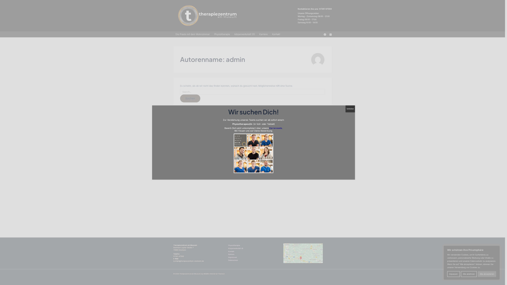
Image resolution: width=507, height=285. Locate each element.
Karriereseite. (276, 128)
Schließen (350, 109)
